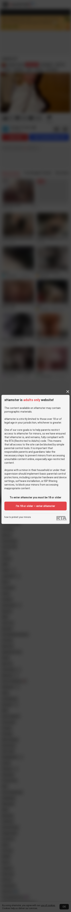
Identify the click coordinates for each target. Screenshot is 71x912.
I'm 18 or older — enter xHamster (35, 506)
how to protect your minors (17, 517)
